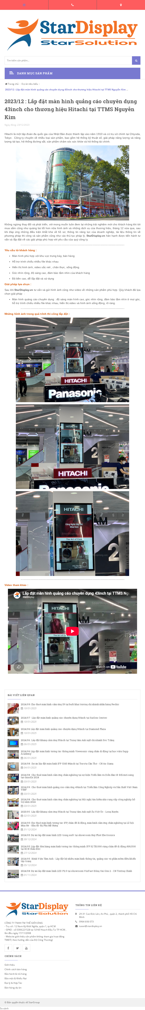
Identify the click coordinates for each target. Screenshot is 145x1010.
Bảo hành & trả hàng (16, 973)
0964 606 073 (86, 921)
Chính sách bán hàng (16, 969)
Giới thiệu (10, 964)
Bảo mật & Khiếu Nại (16, 978)
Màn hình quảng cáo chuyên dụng (33, 299)
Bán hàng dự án (13, 987)
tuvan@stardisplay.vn (90, 926)
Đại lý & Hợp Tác (13, 983)
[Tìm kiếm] (136, 60)
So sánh (4, 1008)
